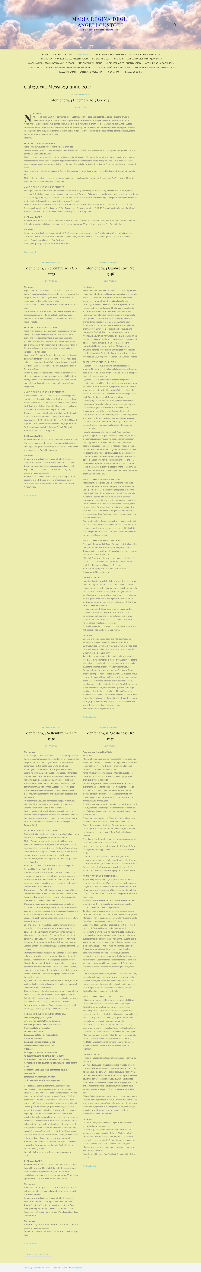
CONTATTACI (114, 72)
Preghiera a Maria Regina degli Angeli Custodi (64, 59)
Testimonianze (34, 67)
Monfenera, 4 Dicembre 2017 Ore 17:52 (81, 100)
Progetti (69, 54)
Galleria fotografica (91, 72)
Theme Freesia (77, 1268)
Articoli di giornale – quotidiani (144, 59)
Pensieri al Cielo (100, 59)
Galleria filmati (67, 72)
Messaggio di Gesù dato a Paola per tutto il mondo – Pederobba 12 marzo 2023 (134, 67)
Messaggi (83, 54)
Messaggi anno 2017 (80, 94)
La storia (56, 54)
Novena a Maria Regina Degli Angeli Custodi (51, 63)
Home (45, 54)
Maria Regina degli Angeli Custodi (100, 21)
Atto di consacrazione (90, 63)
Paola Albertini (30, 252)
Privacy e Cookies (133, 72)
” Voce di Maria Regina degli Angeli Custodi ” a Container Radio (127, 54)
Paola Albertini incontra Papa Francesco (68, 67)
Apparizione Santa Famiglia (159, 63)
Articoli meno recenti (39, 1254)
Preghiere (118, 59)
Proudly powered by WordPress (38, 1268)
